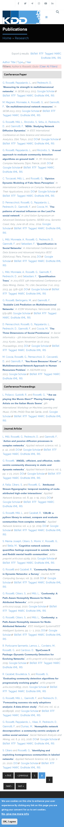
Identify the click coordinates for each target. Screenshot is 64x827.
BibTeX (34, 53)
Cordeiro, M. (48, 645)
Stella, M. (12, 545)
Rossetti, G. (37, 102)
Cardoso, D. (27, 650)
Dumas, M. (27, 726)
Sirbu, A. (42, 122)
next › (9, 786)
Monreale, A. (23, 102)
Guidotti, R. (21, 394)
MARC (57, 53)
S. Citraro (7, 750)
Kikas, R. (36, 722)
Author (6, 62)
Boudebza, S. (23, 674)
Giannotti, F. (17, 126)
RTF (41, 53)
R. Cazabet (8, 674)
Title (13, 62)
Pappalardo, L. (23, 82)
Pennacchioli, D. (36, 357)
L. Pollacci (8, 394)
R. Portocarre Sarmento (15, 645)
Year (28, 62)
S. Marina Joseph (12, 541)
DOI (37, 139)
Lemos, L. (34, 645)
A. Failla (7, 484)
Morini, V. (39, 541)
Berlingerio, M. (23, 300)
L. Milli (6, 239)
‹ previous (22, 775)
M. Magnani (9, 102)
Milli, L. (19, 122)
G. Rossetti (8, 82)
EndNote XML (48, 58)
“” (29, 106)
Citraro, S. (17, 484)
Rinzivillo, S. (30, 122)
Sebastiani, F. (28, 243)
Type (20, 62)
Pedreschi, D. (44, 82)
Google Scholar (47, 91)
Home (7, 38)
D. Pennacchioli (11, 202)
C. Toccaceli (9, 178)
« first (8, 775)
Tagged (49, 53)
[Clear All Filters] (48, 66)
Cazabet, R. (35, 513)
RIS (59, 58)
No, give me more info (15, 814)
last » (21, 786)
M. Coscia (8, 357)
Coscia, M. (42, 206)
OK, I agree (9, 821)
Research (22, 38)
